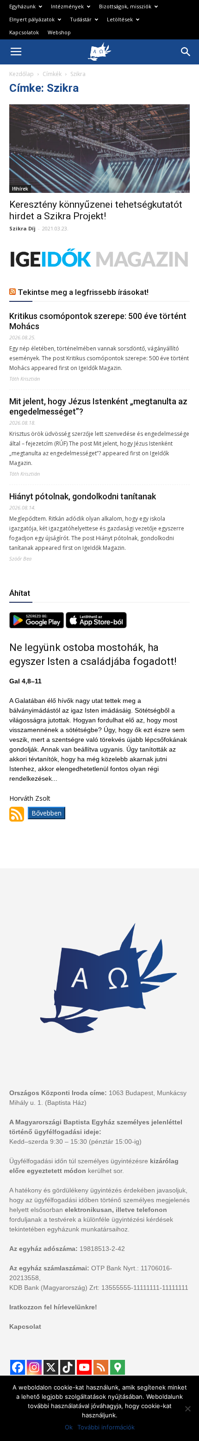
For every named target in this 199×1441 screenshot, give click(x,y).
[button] (186, 51)
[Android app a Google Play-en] (37, 625)
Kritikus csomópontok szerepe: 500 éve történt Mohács (98, 321)
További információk (106, 1427)
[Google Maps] (117, 1367)
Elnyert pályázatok (32, 19)
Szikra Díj (22, 228)
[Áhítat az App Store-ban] (96, 625)
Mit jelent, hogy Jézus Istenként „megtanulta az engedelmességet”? (98, 406)
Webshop (59, 32)
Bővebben (46, 813)
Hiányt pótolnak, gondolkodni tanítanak (82, 496)
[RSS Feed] (100, 1367)
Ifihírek (20, 188)
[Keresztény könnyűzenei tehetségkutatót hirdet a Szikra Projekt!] (99, 148)
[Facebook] (17, 1367)
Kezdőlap (21, 74)
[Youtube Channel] (84, 1367)
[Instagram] (34, 1367)
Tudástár (81, 19)
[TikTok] (67, 1367)
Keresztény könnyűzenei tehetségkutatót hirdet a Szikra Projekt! (95, 210)
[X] (51, 1367)
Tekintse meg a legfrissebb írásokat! (83, 292)
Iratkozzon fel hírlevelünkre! (53, 1307)
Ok (69, 1427)
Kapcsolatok (24, 32)
